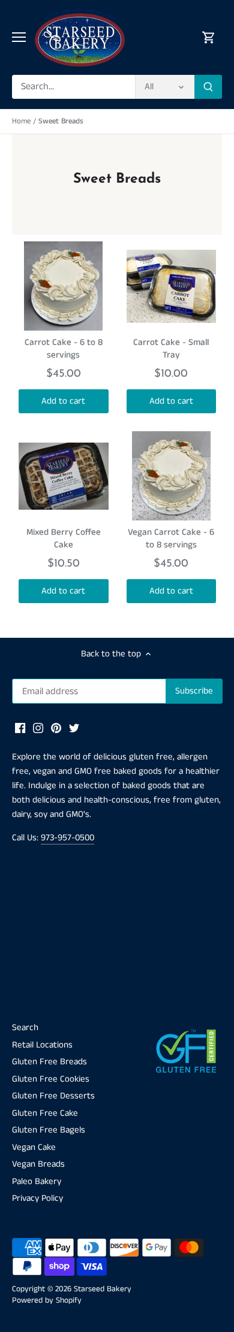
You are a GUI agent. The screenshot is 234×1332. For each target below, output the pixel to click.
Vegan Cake (34, 1147)
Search (25, 1027)
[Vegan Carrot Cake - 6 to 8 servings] (172, 476)
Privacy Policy (37, 1198)
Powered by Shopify (47, 1300)
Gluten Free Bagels (48, 1130)
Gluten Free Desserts (53, 1095)
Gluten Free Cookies (50, 1079)
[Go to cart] (209, 37)
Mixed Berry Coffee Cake (63, 538)
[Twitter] (74, 727)
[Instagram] (38, 727)
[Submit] (208, 87)
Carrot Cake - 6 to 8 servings (64, 348)
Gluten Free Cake (45, 1113)
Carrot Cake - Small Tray (171, 348)
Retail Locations (42, 1045)
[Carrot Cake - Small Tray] (172, 286)
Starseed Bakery (102, 1289)
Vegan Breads (38, 1164)
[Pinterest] (56, 727)
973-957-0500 (67, 837)
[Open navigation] (19, 37)
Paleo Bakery (36, 1181)
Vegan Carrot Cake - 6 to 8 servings (171, 538)
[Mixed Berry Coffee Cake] (64, 476)
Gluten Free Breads (49, 1061)
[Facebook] (20, 727)
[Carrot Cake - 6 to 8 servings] (64, 286)
